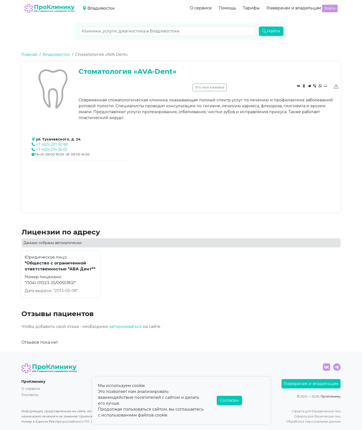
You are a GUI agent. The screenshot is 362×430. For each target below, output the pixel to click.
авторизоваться (125, 326)
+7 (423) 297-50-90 (52, 144)
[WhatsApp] (320, 86)
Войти (329, 8)
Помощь (227, 8)
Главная (29, 54)
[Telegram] (309, 86)
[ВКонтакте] (298, 86)
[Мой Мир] (325, 86)
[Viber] (315, 86)
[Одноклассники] (304, 86)
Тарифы (251, 8)
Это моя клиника (209, 87)
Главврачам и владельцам (293, 8)
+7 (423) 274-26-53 (51, 149)
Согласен (229, 400)
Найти (273, 31)
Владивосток (56, 54)
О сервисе (201, 8)
